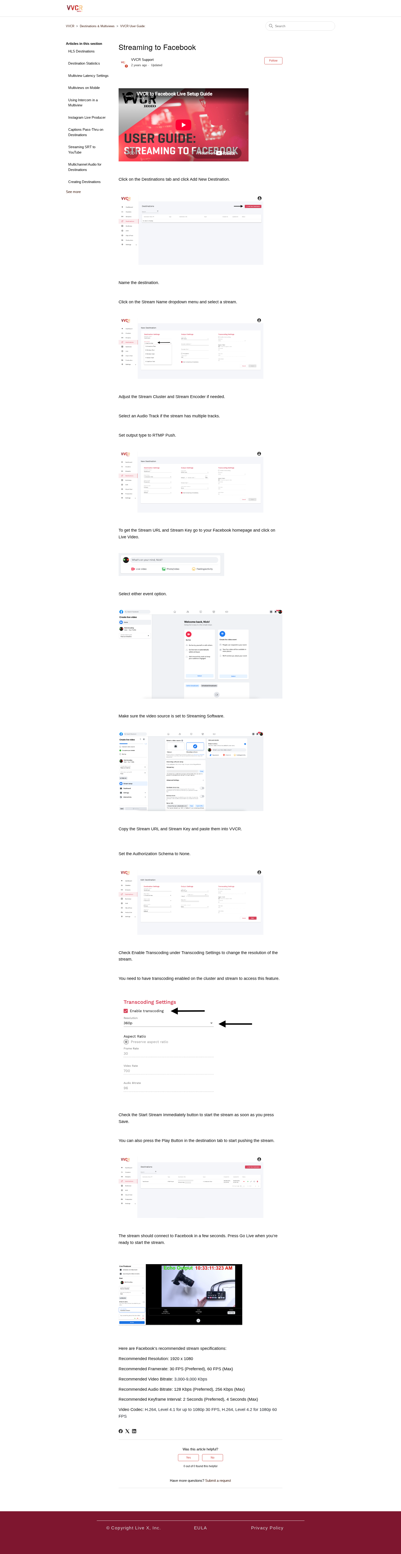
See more (73, 192)
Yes (188, 1457)
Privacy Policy (267, 1527)
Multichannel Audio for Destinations (84, 167)
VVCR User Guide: (133, 26)
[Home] (75, 8)
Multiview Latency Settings (88, 76)
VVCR (70, 26)
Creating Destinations (84, 182)
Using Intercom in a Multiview (83, 102)
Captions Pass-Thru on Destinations (85, 132)
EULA (200, 1527)
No (212, 1457)
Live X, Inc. (148, 1527)
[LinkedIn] (134, 1431)
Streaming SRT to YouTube (81, 149)
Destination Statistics (84, 63)
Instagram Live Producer (87, 117)
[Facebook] (121, 1431)
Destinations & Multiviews (97, 26)
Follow (273, 60)
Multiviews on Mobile (84, 88)
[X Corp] (127, 1431)
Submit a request (218, 1480)
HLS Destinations (81, 51)
